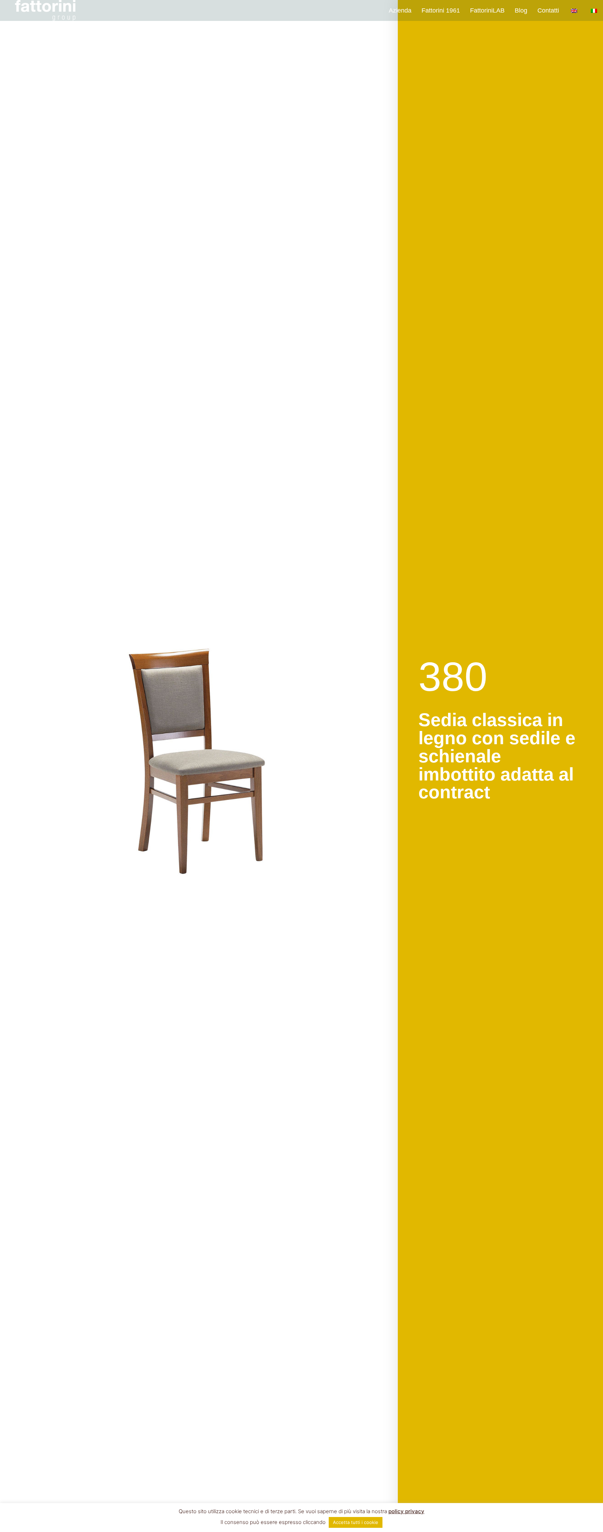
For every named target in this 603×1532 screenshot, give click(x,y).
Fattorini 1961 (441, 10)
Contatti (548, 10)
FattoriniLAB (487, 10)
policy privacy (406, 1511)
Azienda (400, 10)
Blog (521, 10)
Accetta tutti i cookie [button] (355, 1522)
